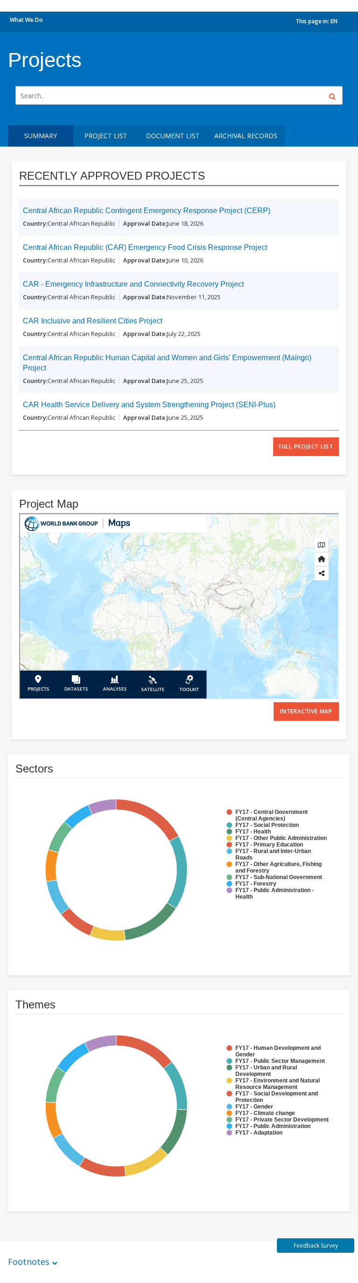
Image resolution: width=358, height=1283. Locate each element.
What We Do (26, 20)
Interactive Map (306, 711)
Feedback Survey (316, 1245)
